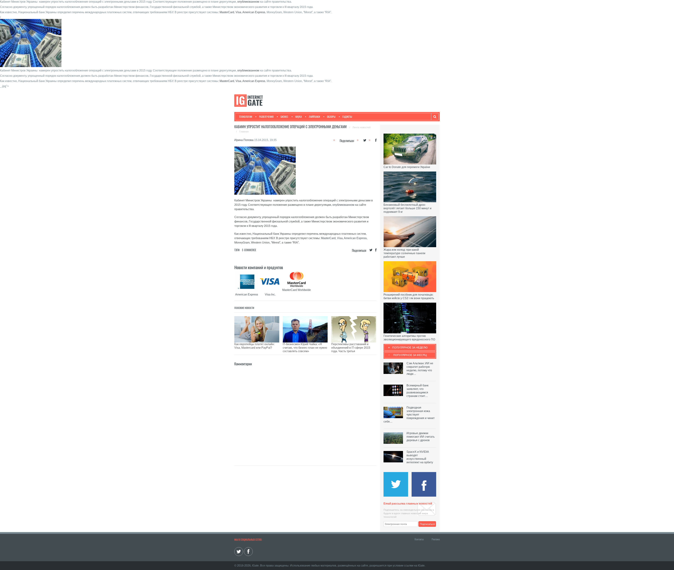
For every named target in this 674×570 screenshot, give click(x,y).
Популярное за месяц (410, 355)
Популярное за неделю (410, 347)
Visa (238, 12)
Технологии (245, 116)
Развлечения (266, 116)
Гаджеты (347, 116)
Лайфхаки (314, 116)
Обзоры (331, 116)
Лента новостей (361, 127)
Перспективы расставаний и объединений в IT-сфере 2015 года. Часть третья (350, 348)
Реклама (436, 539)
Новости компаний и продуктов (258, 267)
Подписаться (427, 524)
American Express (253, 12)
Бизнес (284, 116)
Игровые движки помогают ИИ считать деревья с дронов (421, 437)
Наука (298, 116)
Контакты (419, 539)
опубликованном (248, 1)
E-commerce (249, 250)
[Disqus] (305, 410)
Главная (244, 131)
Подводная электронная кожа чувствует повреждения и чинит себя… (409, 414)
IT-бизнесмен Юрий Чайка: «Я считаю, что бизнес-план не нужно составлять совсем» (305, 348)
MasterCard (227, 12)
